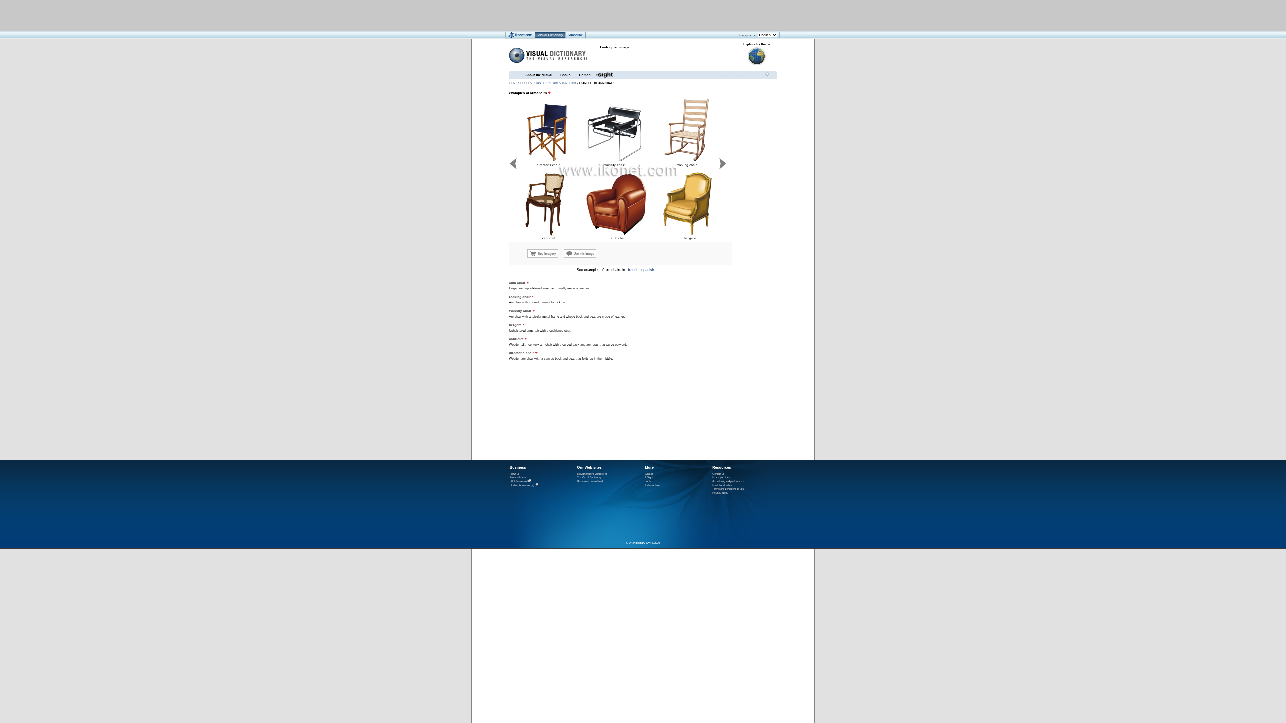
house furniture (546, 83)
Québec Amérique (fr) (522, 485)
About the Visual (538, 75)
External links (652, 485)
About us (514, 473)
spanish (647, 270)
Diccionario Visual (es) (590, 481)
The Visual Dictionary (589, 477)
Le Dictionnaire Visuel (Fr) (592, 473)
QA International (519, 481)
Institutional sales (722, 485)
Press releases (518, 477)
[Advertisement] (623, 15)
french (633, 270)
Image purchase (721, 477)
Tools (648, 481)
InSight (649, 477)
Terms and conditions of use (728, 488)
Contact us (718, 473)
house (525, 83)
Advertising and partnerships (728, 481)
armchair (569, 83)
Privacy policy (720, 492)
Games (585, 75)
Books (565, 75)
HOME (513, 83)
